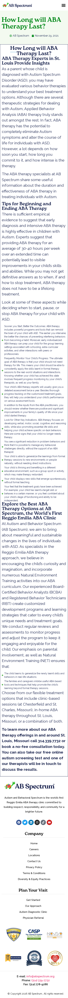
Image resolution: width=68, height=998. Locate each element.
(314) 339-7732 (40, 980)
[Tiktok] (43, 822)
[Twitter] (25, 822)
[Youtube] (49, 822)
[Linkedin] (31, 822)
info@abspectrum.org (40, 976)
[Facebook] (18, 822)
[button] (63, 5)
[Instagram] (37, 822)
